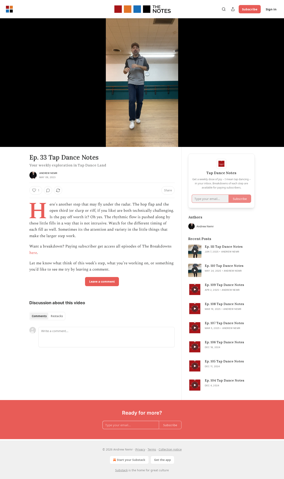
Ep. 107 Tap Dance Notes (224, 323)
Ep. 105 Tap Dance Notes (224, 361)
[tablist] (47, 316)
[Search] (224, 9)
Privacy (140, 449)
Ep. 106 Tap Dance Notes (224, 342)
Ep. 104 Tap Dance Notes (224, 380)
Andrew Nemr (48, 173)
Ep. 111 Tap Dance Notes (224, 247)
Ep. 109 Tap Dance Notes (224, 285)
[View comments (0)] (265, 85)
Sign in (271, 9)
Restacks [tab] (57, 316)
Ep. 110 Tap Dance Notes (224, 266)
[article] (221, 251)
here (33, 253)
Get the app (162, 460)
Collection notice (170, 449)
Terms (152, 449)
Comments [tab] (39, 316)
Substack (121, 470)
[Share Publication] (233, 9)
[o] (194, 251)
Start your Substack (131, 460)
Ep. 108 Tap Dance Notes (224, 304)
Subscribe (249, 9)
